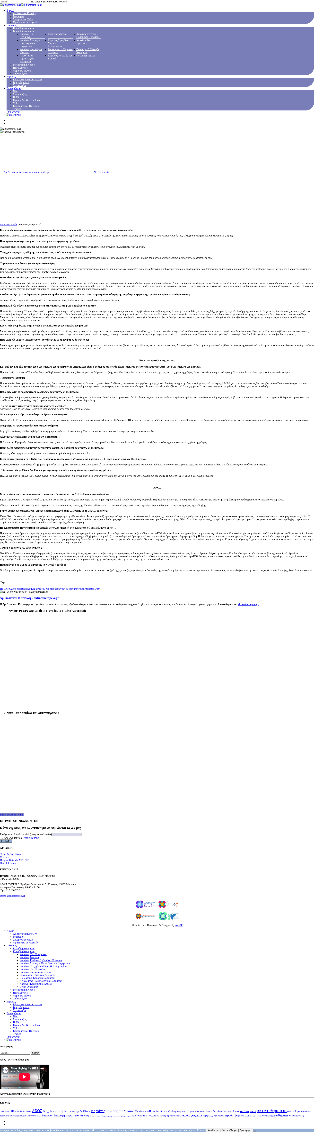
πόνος (241, 1116)
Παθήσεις (12, 25)
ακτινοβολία (248, 1111)
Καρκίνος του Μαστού (42, 588)
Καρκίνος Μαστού (57, 34)
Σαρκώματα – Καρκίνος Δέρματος (37, 975)
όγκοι (295, 1115)
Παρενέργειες (20, 67)
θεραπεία (72, 1115)
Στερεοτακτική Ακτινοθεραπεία (200, 1111)
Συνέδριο (217, 1111)
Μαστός (163, 1111)
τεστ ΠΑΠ (248, 1116)
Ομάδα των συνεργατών (25, 22)
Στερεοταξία (19, 85)
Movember (27, 1111)
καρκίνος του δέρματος (100, 1116)
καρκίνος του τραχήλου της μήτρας (72, 588)
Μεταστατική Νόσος (24, 64)
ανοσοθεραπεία (296, 1111)
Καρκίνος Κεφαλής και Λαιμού (36, 983)
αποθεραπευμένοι (22, 588)
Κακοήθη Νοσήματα (24, 31)
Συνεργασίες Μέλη (23, 19)
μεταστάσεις (173, 1116)
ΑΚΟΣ (9, 588)
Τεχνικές (11, 76)
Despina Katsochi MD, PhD (14, 860)
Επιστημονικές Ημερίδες (26, 106)
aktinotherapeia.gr (248, 604)
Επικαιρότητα (14, 88)
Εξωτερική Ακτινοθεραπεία (27, 79)
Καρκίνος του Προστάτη (147, 1111)
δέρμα (39, 1116)
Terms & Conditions (10, 854)
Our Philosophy (8, 863)
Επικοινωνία (13, 111)
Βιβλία (16, 97)
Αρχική (10, 10)
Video (16, 103)
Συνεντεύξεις (20, 94)
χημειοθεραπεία (279, 1115)
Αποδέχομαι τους (21, 837)
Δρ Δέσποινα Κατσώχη (25, 13)
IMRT (19, 1111)
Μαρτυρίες (18, 16)
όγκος (301, 1115)
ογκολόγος (187, 1115)
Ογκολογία (182, 1111)
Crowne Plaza (5, 1111)
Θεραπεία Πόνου (22, 70)
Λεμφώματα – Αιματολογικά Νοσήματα (27, 58)
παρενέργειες (204, 1115)
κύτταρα (164, 1115)
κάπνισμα (85, 1115)
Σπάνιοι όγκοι (20, 73)
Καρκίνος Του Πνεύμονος (27, 35)
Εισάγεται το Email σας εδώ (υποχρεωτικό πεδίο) (26, 834)
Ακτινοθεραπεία (8, 224)
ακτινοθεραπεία (272, 1110)
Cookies (4, 857)
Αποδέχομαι (213, 1130)
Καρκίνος (98, 1111)
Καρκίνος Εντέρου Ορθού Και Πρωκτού (87, 35)
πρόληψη (95, 588)
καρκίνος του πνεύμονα (145, 1115)
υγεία (265, 1115)
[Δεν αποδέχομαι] (254, 1131)
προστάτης (219, 1115)
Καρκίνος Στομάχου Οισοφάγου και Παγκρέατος (30, 43)
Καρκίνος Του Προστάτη (83, 42)
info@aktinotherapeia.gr (12, 895)
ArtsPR (179, 925)
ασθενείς (32, 1115)
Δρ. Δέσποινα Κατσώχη (70, 1111)
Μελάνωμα (173, 1111)
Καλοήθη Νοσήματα (24, 28)
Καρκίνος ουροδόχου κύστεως (35, 972)
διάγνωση (47, 1115)
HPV (2, 588)
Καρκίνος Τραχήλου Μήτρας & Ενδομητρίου (58, 43)
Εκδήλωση (85, 1111)
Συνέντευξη (227, 1111)
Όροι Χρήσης (246, 1130)
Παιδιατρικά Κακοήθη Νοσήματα (37, 978)
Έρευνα (17, 109)
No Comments (101, 172)
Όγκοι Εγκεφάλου (85, 55)
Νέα (15, 91)
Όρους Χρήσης (31, 837)
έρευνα (236, 1111)
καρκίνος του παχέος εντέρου (120, 1116)
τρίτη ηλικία (257, 1116)
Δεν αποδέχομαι (229, 1130)
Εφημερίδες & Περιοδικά (26, 100)
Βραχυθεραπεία (21, 82)
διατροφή (59, 1115)
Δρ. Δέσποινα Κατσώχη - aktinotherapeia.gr (26, 172)
